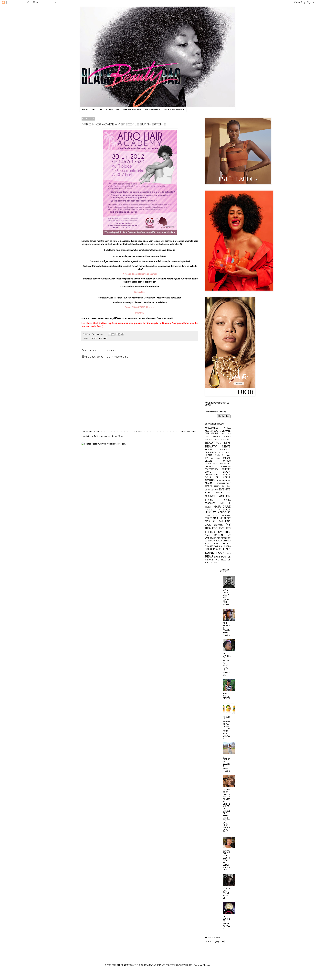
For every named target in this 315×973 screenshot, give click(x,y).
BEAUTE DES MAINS (218, 432)
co (216, 464)
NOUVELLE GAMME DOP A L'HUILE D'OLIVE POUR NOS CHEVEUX (226, 727)
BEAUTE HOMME (222, 437)
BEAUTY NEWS (218, 446)
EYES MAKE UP (218, 492)
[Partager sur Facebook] (119, 334)
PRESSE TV (225, 538)
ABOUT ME (97, 109)
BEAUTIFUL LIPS (218, 443)
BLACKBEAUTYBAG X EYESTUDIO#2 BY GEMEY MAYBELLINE (226, 860)
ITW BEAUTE (224, 510)
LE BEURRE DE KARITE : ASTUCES (226, 922)
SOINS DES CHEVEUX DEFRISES (218, 541)
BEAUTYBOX (210, 452)
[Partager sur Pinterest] (122, 334)
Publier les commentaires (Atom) (109, 436)
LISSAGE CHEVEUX (212, 515)
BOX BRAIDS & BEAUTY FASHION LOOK (226, 629)
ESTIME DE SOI (211, 490)
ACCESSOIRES (211, 428)
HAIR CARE (102, 338)
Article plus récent (90, 431)
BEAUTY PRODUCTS (218, 449)
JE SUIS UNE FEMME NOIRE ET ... (226, 893)
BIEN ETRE (225, 452)
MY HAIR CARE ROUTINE (218, 534)
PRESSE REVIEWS (132, 109)
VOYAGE (214, 562)
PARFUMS (215, 538)
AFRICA (227, 428)
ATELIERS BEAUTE (212, 431)
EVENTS (94, 338)
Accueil (139, 431)
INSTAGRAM (209, 510)
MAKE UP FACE (214, 521)
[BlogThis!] (113, 334)
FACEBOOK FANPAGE (174, 109)
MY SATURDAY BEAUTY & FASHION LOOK (226, 764)
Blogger (206, 965)
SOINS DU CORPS (222, 546)
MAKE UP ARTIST (222, 518)
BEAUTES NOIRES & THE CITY (218, 439)
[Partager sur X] (116, 334)
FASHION (210, 496)
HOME (85, 109)
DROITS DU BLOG (222, 486)
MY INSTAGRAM (152, 109)
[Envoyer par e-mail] (110, 334)
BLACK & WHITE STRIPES (227, 695)
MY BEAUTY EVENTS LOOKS (218, 528)
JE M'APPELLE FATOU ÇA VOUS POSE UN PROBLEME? (227, 664)
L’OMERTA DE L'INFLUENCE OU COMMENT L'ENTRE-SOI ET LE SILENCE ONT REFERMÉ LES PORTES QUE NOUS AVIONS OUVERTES (227, 811)
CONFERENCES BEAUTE (218, 475)
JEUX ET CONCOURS (218, 512)
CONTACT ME (112, 109)
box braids (215, 458)
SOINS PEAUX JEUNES (218, 549)
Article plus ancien (188, 431)
